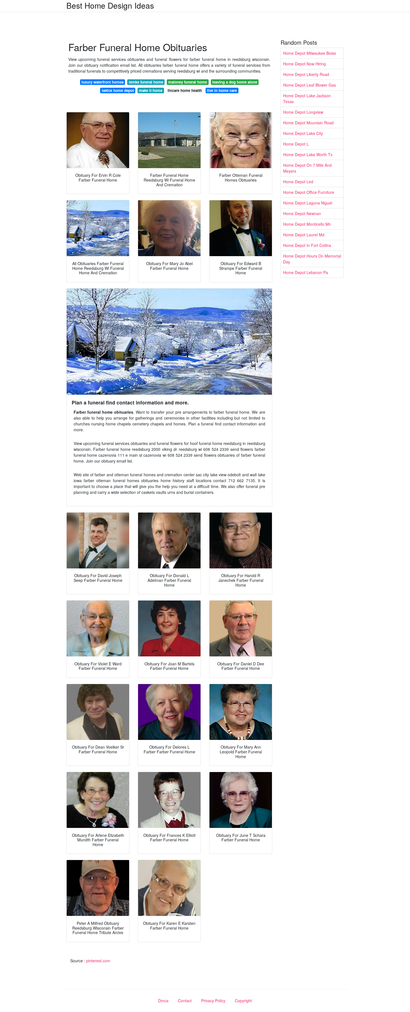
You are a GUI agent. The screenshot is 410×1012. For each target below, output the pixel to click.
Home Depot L (296, 144)
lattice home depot (118, 90)
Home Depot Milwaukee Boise (309, 53)
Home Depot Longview (303, 112)
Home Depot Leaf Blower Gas (309, 85)
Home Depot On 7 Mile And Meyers (307, 168)
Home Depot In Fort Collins (307, 245)
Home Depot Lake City (303, 133)
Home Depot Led (298, 181)
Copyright (243, 1000)
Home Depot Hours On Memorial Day (312, 259)
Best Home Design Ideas (110, 5)
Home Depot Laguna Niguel (307, 203)
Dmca (163, 1000)
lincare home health (185, 90)
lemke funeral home (146, 82)
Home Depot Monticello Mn (307, 224)
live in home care (222, 90)
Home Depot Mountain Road (308, 122)
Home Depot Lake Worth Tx (307, 154)
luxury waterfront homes (102, 82)
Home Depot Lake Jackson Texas (307, 98)
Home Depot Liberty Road (306, 74)
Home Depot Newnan (302, 213)
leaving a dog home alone (234, 82)
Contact (185, 1000)
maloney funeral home (187, 82)
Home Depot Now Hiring (304, 63)
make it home (150, 90)
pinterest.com (98, 960)
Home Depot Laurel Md (303, 234)
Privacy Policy (213, 1000)
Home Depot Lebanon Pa (305, 272)
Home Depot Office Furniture (308, 192)
